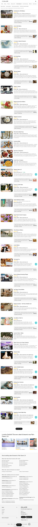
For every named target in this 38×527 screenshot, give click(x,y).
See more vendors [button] (19, 428)
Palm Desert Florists (22, 461)
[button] (11, 11)
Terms (12, 524)
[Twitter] (24, 520)
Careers (3, 512)
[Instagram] (25, 520)
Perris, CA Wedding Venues (23, 494)
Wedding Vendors (3, 6)
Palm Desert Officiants (5, 461)
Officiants (30, 3)
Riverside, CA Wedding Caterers (6, 483)
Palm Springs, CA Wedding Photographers (8, 493)
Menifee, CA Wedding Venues (23, 483)
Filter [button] (20, 524)
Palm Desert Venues (22, 465)
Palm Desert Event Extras (5, 460)
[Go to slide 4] (7, 123)
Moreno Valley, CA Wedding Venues (24, 492)
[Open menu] (2, 1)
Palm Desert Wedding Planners (23, 460)
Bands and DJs (13, 3)
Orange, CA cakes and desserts (23, 471)
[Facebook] (21, 520)
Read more (30, 21)
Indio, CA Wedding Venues (23, 488)
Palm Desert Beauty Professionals (7, 465)
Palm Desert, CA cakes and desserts (24, 6)
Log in (22, 511)
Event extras (34, 3)
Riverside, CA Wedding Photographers (7, 492)
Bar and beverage (25, 3)
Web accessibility (24, 524)
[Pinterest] (22, 520)
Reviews (3, 510)
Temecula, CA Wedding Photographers (7, 494)
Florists (2, 3)
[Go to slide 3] (6, 123)
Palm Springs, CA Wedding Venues (24, 484)
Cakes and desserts (8, 6)
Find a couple (23, 512)
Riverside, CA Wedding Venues (23, 489)
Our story (3, 509)
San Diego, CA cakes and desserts (7, 471)
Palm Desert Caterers (5, 464)
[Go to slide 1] (6, 17)
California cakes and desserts (15, 6)
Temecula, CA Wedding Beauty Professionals (8, 502)
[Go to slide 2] (6, 147)
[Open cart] (35, 1)
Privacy (9, 524)
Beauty (5, 3)
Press (2, 513)
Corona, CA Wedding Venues (23, 485)
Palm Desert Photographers (23, 464)
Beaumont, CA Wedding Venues (24, 493)
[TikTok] (27, 520)
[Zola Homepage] (5, 1)
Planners (8, 3)
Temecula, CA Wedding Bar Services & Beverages (26, 499)
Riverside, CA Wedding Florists (23, 479)
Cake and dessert (19, 3)
